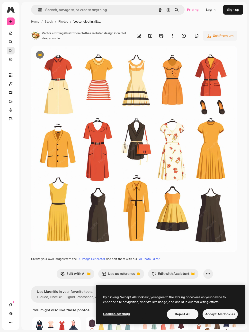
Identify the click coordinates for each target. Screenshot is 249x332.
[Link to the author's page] (35, 36)
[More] (11, 322)
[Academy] (11, 313)
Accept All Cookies (220, 314)
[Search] (11, 42)
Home (35, 22)
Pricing (193, 10)
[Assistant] (11, 119)
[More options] (172, 36)
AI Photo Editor (149, 259)
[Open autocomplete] (38, 10)
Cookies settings (116, 314)
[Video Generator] (11, 101)
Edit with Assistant (170, 275)
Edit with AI (72, 275)
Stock (49, 22)
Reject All (182, 314)
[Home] (11, 33)
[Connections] (11, 305)
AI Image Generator (92, 259)
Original (62, 55)
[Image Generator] (11, 92)
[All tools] (11, 75)
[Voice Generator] (11, 110)
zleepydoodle (51, 38)
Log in (210, 10)
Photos (63, 22)
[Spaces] (11, 84)
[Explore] (11, 59)
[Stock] (11, 50)
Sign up (233, 10)
